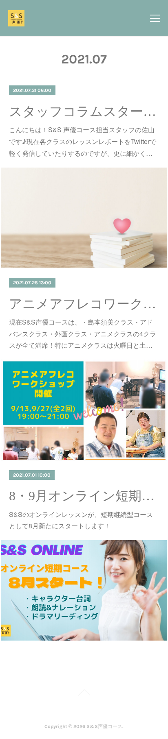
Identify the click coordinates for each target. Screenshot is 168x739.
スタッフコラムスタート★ (84, 111)
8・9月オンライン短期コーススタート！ (84, 495)
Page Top (84, 693)
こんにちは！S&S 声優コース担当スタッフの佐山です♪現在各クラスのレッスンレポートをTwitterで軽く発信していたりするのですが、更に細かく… (82, 141)
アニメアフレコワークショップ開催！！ (84, 303)
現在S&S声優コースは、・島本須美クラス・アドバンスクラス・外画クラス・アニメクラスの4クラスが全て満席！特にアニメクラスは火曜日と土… (82, 333)
